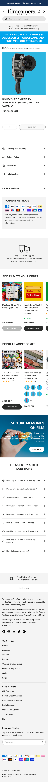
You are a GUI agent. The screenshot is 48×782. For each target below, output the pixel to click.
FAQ (6, 79)
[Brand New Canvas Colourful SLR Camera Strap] (33, 359)
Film (4, 719)
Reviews (5, 659)
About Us (6, 650)
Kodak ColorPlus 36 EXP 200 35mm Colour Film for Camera (33, 309)
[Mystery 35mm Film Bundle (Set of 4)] (12, 291)
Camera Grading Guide (12, 664)
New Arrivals (10, 16)
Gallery (7, 74)
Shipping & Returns (14, 774)
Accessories (7, 714)
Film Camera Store (14, 770)
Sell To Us (6, 654)
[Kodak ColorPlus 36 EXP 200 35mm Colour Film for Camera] (33, 291)
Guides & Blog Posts (11, 668)
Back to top (24, 588)
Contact (7, 69)
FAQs (4, 678)
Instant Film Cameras (11, 710)
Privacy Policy (7, 776)
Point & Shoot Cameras (12, 696)
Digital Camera (8, 705)
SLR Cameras (8, 691)
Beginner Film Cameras (12, 700)
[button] (24, 134)
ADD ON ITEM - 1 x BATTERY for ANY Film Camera (10, 376)
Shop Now (37, 3)
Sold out (32, 127)
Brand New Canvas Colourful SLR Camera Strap (32, 376)
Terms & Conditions (29, 774)
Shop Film (37, 449)
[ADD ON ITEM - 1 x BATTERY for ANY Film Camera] (12, 359)
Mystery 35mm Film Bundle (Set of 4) (11, 306)
